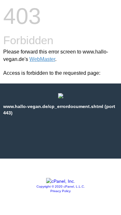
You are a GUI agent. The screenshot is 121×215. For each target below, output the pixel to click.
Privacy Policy (60, 191)
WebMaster (42, 59)
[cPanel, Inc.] (60, 181)
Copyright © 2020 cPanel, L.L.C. (60, 186)
